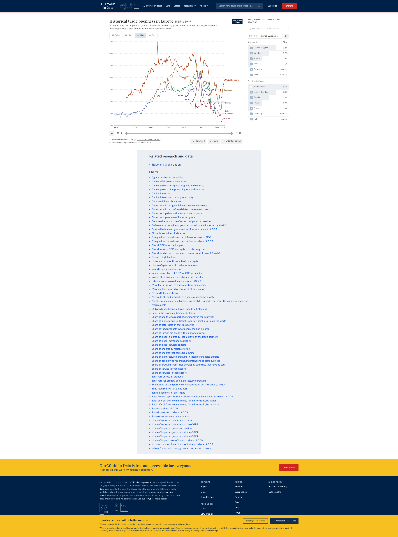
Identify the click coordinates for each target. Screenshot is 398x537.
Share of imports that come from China (173, 353)
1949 (238, 133)
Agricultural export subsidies (167, 177)
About (203, 6)
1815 (119, 133)
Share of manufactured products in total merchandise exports (185, 357)
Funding (238, 497)
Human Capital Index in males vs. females (174, 265)
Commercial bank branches (166, 201)
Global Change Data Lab (143, 482)
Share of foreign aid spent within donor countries (179, 333)
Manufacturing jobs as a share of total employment (179, 285)
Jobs (237, 508)
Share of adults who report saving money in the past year (183, 317)
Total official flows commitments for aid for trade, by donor (184, 400)
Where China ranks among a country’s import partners (181, 448)
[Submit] (259, 5)
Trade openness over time (165, 416)
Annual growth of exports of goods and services (178, 185)
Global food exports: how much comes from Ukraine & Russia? (186, 253)
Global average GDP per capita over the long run (178, 249)
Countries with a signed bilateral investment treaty (179, 205)
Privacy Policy (184, 531)
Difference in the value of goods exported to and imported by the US (189, 225)
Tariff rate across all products (167, 376)
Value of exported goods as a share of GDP (175, 424)
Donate (289, 6)
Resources (188, 6)
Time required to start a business (169, 388)
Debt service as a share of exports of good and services (182, 221)
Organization (241, 492)
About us (239, 487)
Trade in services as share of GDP (170, 412)
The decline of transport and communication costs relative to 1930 (188, 384)
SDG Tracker (207, 514)
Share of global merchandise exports (171, 341)
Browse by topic (154, 6)
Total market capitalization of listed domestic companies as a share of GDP (192, 396)
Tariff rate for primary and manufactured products (179, 381)
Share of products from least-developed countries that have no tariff (189, 364)
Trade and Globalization (166, 164)
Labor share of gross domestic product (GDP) (176, 281)
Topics (204, 487)
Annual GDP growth (163, 181)
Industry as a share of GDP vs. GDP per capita (177, 273)
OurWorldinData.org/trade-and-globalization (127, 142)
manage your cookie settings (205, 531)
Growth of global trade (164, 257)
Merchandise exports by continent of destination (178, 289)
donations (140, 524)
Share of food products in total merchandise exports (180, 329)
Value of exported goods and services (172, 420)
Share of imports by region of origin (171, 349)
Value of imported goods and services (172, 428)
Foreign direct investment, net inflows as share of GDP (181, 237)
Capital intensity (161, 193)
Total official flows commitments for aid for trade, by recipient (185, 404)
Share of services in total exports (169, 373)
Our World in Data (108, 5)
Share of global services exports (169, 345)
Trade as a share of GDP (165, 408)
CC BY (150, 142)
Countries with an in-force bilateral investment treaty (181, 209)
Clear (285, 42)
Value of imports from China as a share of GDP (177, 440)
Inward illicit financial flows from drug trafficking (178, 277)
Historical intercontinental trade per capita (175, 261)
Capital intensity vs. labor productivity (172, 197)
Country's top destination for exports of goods (177, 213)
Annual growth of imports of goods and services (178, 189)
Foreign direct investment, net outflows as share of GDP (182, 241)
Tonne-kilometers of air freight (168, 393)
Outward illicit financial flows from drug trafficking (179, 309)
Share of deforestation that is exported (173, 325)
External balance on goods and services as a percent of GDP (184, 229)
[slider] (126, 133)
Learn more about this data (148, 140)
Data (168, 6)
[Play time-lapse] (111, 133)
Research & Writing (277, 487)
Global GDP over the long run (168, 245)
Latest (177, 6)
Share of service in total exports (169, 369)
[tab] (116, 35)
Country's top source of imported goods (173, 217)
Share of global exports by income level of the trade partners (185, 337)
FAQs (148, 499)
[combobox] (239, 6)
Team (237, 502)
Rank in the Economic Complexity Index (173, 313)
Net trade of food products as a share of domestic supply (183, 297)
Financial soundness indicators (168, 233)
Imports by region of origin (166, 269)
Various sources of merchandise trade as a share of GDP (182, 444)
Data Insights (207, 497)
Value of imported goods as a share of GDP (175, 432)
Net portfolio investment (165, 293)
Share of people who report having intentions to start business (186, 361)
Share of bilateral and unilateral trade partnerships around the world (189, 321)
